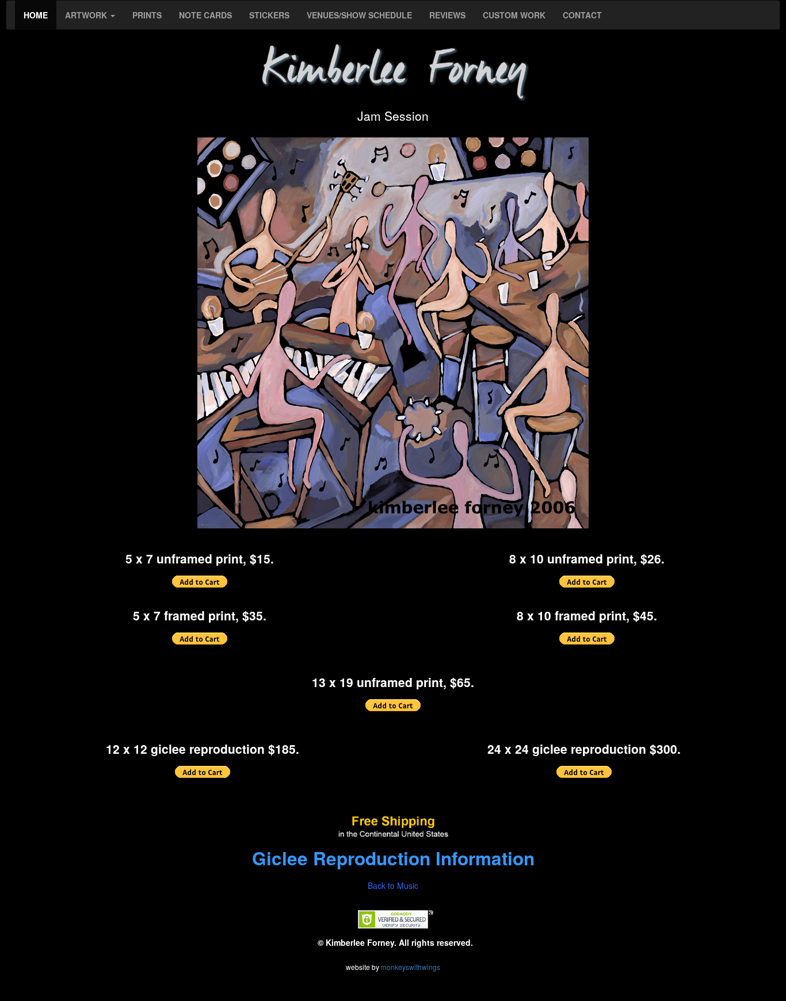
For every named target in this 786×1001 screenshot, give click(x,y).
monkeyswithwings (410, 967)
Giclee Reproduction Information (393, 858)
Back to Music (393, 885)
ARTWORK (87, 15)
